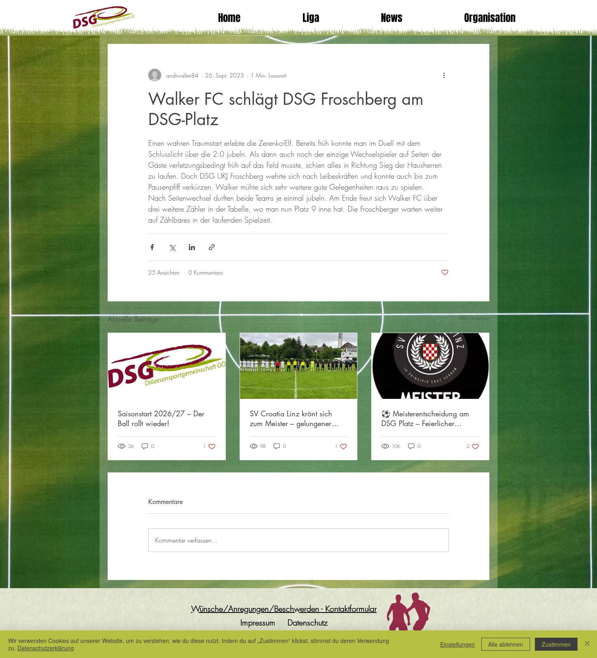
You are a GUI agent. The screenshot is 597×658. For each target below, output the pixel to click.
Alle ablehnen (505, 644)
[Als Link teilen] (212, 247)
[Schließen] (587, 644)
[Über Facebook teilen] (152, 247)
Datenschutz (308, 622)
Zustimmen (556, 644)
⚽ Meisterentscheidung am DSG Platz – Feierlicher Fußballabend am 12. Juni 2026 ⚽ (425, 418)
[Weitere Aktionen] (444, 75)
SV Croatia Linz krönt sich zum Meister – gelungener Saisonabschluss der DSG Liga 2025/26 (298, 418)
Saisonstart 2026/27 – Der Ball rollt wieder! (161, 418)
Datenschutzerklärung (45, 648)
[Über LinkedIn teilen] (192, 247)
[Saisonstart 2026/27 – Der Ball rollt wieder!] (166, 366)
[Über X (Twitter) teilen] (172, 247)
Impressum (257, 622)
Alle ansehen (474, 318)
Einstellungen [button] (457, 644)
